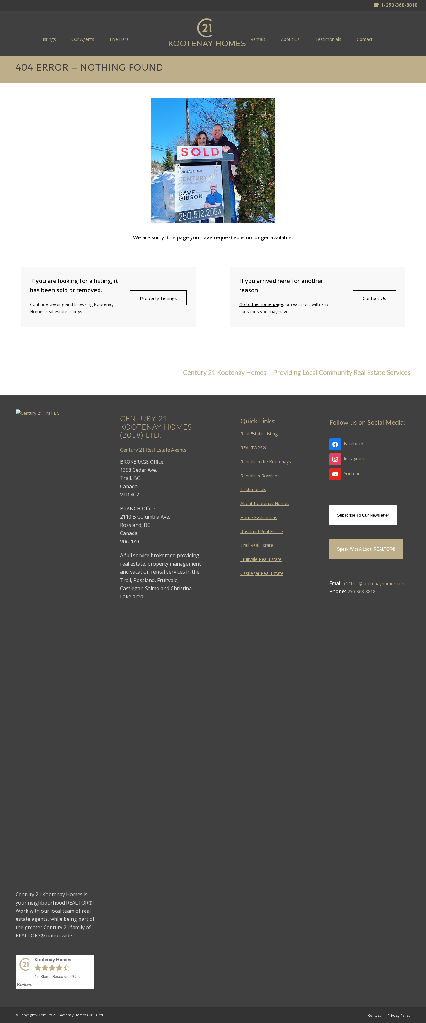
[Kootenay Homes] (207, 33)
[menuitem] (48, 39)
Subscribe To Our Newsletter (363, 515)
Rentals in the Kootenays (265, 462)
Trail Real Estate (256, 545)
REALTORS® (253, 448)
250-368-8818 (361, 592)
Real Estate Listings (260, 434)
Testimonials (253, 489)
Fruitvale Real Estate (261, 559)
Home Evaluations (258, 517)
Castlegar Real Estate (261, 573)
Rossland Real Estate (261, 531)
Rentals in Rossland (260, 476)
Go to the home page (261, 304)
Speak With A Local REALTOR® (366, 549)
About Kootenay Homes (264, 503)
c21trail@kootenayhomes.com (375, 583)
